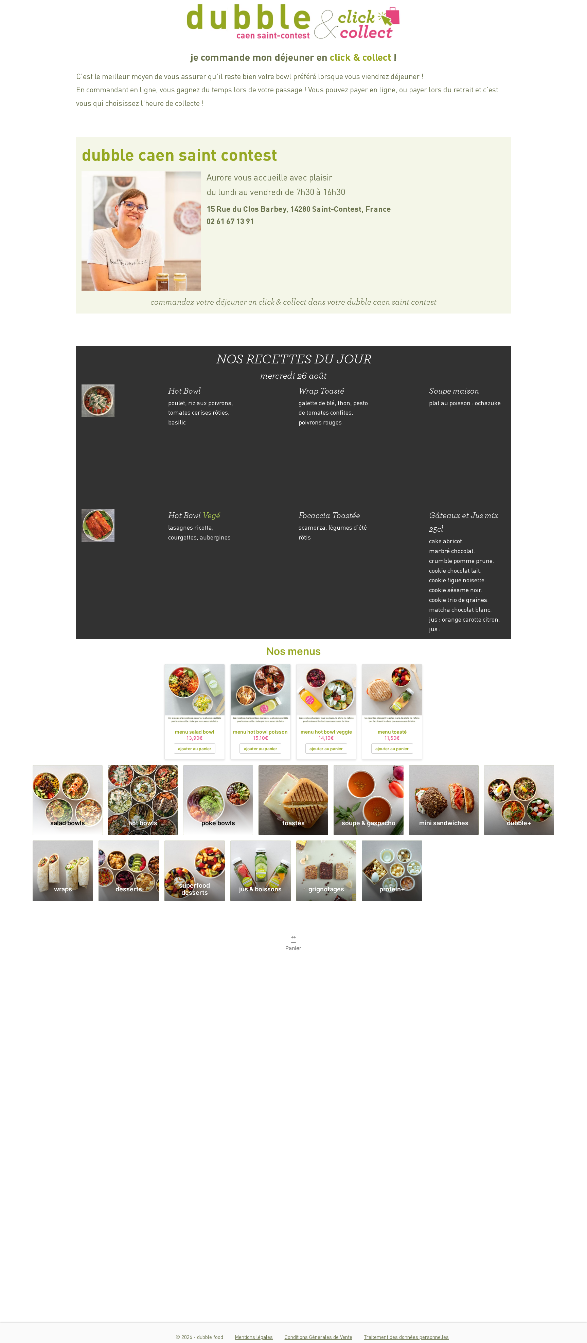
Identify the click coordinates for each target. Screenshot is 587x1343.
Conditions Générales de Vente (318, 1336)
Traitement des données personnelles (406, 1336)
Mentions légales (254, 1336)
